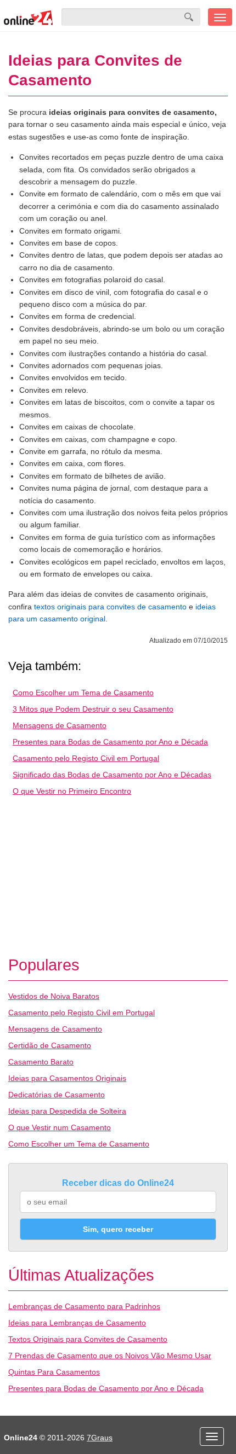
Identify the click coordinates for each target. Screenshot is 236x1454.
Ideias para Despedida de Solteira (67, 1111)
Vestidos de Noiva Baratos (53, 996)
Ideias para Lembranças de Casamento (77, 1322)
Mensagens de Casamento (59, 725)
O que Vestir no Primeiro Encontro (72, 791)
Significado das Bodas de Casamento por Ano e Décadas (112, 774)
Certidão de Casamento (49, 1045)
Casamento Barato (41, 1061)
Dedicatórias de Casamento (56, 1094)
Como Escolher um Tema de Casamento (83, 692)
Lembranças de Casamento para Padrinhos (84, 1306)
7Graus (100, 1437)
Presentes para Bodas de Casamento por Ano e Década (110, 741)
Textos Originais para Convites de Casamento (87, 1339)
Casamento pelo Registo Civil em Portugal (86, 758)
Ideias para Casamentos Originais (67, 1078)
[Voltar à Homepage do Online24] (28, 17)
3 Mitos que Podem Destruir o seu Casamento (93, 709)
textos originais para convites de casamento (110, 606)
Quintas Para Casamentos (54, 1372)
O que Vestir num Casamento (59, 1127)
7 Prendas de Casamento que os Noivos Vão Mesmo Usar (109, 1355)
